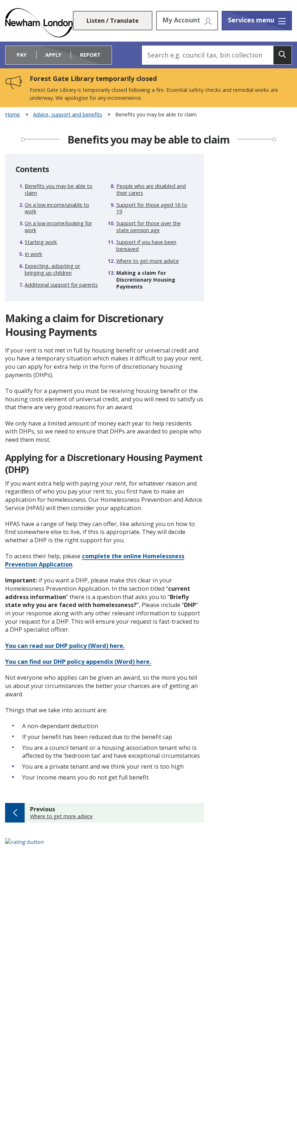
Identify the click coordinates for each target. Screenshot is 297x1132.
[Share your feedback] (148, 846)
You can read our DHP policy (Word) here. (65, 646)
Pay (22, 54)
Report (90, 54)
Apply (53, 54)
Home (12, 114)
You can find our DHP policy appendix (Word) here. (78, 662)
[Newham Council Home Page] (38, 23)
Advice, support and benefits (67, 114)
